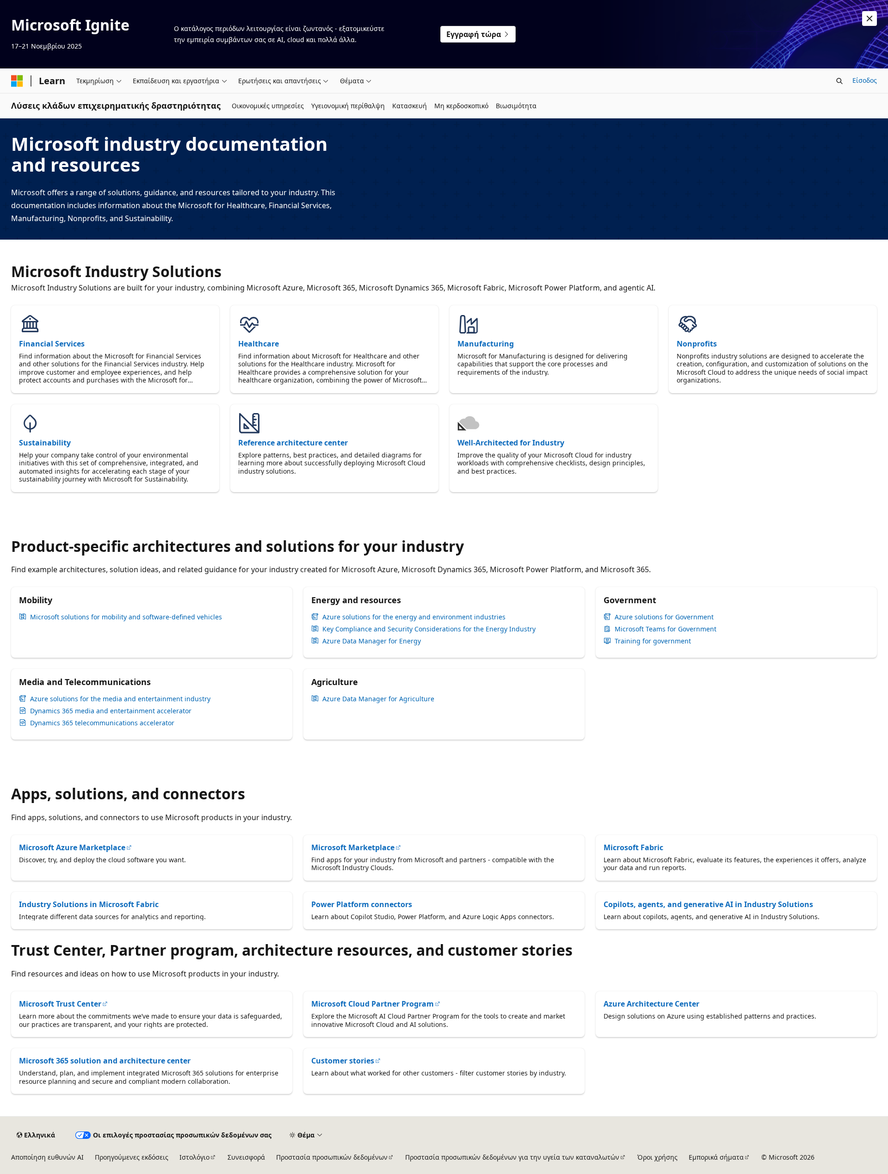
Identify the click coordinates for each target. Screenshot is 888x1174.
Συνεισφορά (246, 1157)
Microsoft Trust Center (60, 1003)
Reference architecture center (293, 442)
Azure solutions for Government (664, 617)
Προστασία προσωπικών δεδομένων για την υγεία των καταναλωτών (512, 1157)
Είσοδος (864, 80)
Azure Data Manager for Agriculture (378, 699)
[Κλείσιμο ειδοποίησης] (869, 18)
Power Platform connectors (361, 904)
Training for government (653, 641)
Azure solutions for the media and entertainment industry (120, 699)
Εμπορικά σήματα (716, 1157)
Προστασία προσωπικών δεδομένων (332, 1157)
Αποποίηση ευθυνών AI (47, 1157)
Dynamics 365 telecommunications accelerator (102, 723)
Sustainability (45, 442)
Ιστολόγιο (194, 1157)
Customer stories (342, 1060)
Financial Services (52, 343)
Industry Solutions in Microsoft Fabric (89, 904)
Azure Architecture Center (651, 1003)
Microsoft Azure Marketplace (72, 847)
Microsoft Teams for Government (665, 629)
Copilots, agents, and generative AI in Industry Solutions (708, 904)
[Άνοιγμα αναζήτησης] (839, 81)
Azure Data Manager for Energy (371, 641)
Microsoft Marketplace (353, 847)
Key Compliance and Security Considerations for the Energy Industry (429, 629)
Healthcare (258, 343)
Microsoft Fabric (633, 847)
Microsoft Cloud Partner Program (372, 1003)
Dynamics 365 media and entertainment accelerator (110, 711)
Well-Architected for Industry (510, 442)
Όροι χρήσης (657, 1157)
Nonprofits (697, 343)
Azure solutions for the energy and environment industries (414, 617)
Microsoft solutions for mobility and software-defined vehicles (126, 617)
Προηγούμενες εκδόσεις (131, 1157)
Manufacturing (485, 343)
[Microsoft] (17, 81)
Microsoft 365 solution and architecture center (105, 1060)
